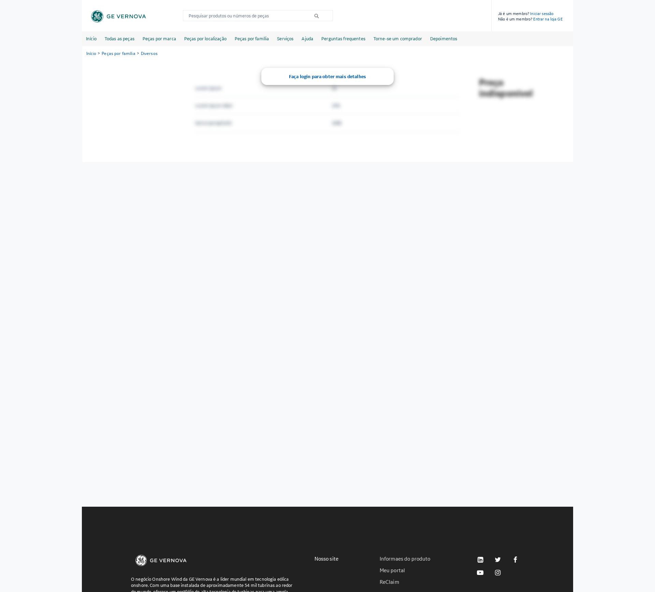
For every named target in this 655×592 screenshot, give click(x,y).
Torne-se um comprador (398, 38)
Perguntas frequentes (343, 38)
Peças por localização (205, 38)
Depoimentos (443, 38)
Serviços (285, 38)
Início (91, 38)
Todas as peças (119, 38)
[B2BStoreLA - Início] (118, 16)
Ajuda (307, 38)
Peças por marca (159, 38)
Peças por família (252, 38)
